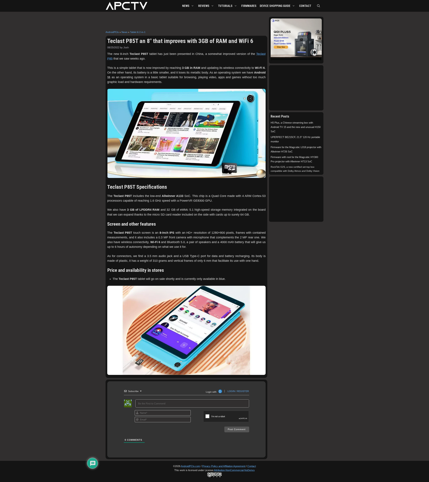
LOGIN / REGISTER (238, 391)
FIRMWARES (248, 6)
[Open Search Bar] (318, 6)
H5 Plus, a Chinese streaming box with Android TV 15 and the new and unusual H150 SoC (296, 127)
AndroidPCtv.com (190, 466)
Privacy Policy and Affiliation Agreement (223, 466)
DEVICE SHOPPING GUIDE (275, 6)
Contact (251, 466)
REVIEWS (203, 6)
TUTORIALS (225, 6)
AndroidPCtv (112, 32)
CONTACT (305, 6)
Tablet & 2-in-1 (137, 32)
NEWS (185, 6)
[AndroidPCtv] (126, 6)
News (124, 32)
